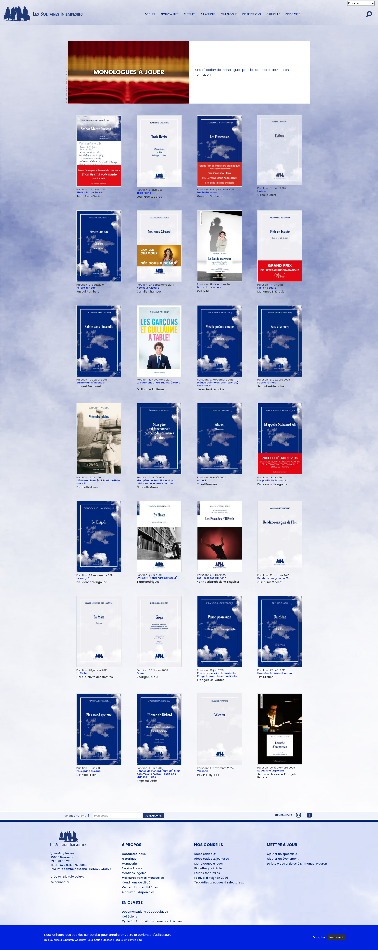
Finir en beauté (266, 288)
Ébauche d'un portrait (271, 770)
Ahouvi (201, 480)
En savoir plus (133, 940)
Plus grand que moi (88, 771)
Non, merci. (336, 937)
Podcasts (292, 14)
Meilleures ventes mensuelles (143, 878)
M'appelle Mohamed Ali (272, 480)
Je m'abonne (153, 815)
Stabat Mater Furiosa (90, 192)
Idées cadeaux (205, 854)
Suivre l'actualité (76, 815)
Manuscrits (130, 864)
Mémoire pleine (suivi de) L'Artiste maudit (98, 482)
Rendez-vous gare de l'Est (274, 578)
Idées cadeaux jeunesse (211, 859)
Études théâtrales (207, 873)
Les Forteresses (207, 192)
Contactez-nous (134, 854)
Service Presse (132, 868)
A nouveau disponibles (138, 892)
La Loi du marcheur (209, 287)
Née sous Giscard (148, 288)
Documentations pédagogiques (145, 912)
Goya (140, 673)
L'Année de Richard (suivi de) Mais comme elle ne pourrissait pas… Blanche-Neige (158, 774)
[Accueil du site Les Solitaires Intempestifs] (44, 14)
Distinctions (251, 14)
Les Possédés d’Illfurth (211, 578)
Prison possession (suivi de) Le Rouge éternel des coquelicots (217, 674)
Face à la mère (266, 382)
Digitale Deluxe (73, 877)
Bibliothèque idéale (208, 868)
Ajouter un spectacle (282, 854)
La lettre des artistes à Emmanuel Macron (297, 864)
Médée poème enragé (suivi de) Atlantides (217, 384)
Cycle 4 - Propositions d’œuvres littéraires (152, 921)
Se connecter (59, 882)
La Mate (81, 673)
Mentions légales (134, 873)
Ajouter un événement (283, 859)
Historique (129, 859)
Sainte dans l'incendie (90, 382)
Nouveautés (169, 14)
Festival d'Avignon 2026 (211, 878)
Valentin (202, 771)
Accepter (318, 937)
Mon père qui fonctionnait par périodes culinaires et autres (156, 482)
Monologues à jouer (208, 864)
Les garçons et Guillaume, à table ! (158, 384)
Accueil (150, 14)
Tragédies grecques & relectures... (219, 882)
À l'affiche (208, 14)
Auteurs (189, 14)
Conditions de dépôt (137, 882)
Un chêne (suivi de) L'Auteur (275, 673)
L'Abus (261, 191)
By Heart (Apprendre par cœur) (157, 578)
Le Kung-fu (83, 578)
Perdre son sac (85, 288)
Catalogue (229, 14)
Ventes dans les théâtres (140, 887)
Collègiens (129, 917)
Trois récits (144, 193)
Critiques (273, 14)
